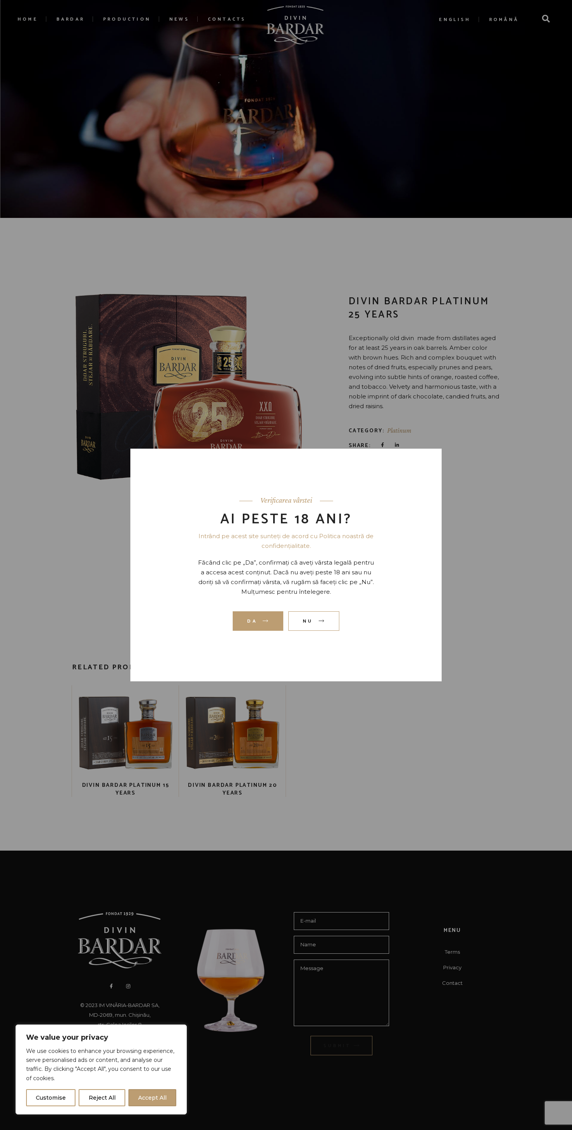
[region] (101, 1069)
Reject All (102, 1097)
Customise (51, 1097)
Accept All (152, 1097)
